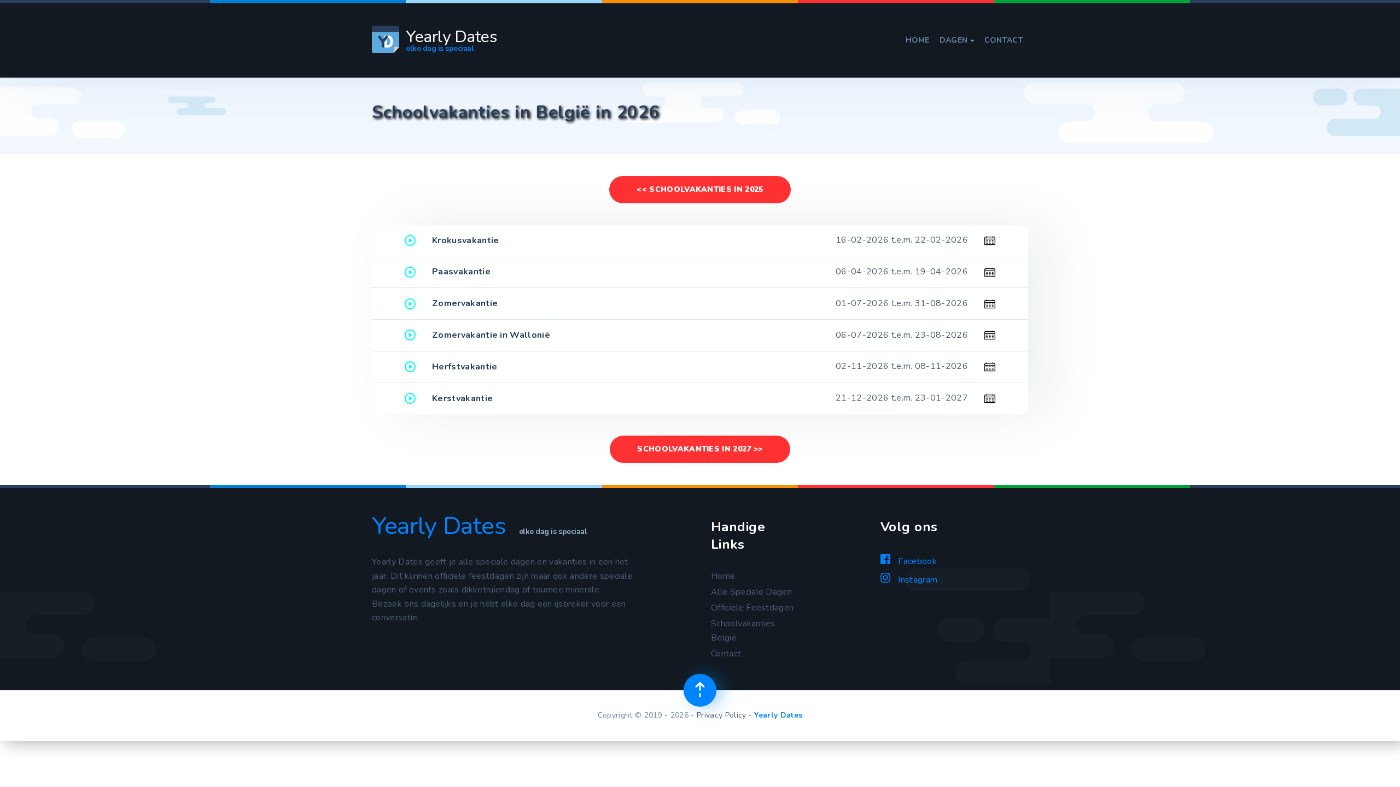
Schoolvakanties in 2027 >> (699, 449)
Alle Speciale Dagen (751, 592)
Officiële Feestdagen (752, 608)
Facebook (916, 561)
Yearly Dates (778, 715)
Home (918, 40)
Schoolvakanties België (743, 631)
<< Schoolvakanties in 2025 (700, 189)
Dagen (957, 40)
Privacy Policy (721, 715)
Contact (1003, 40)
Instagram (916, 580)
